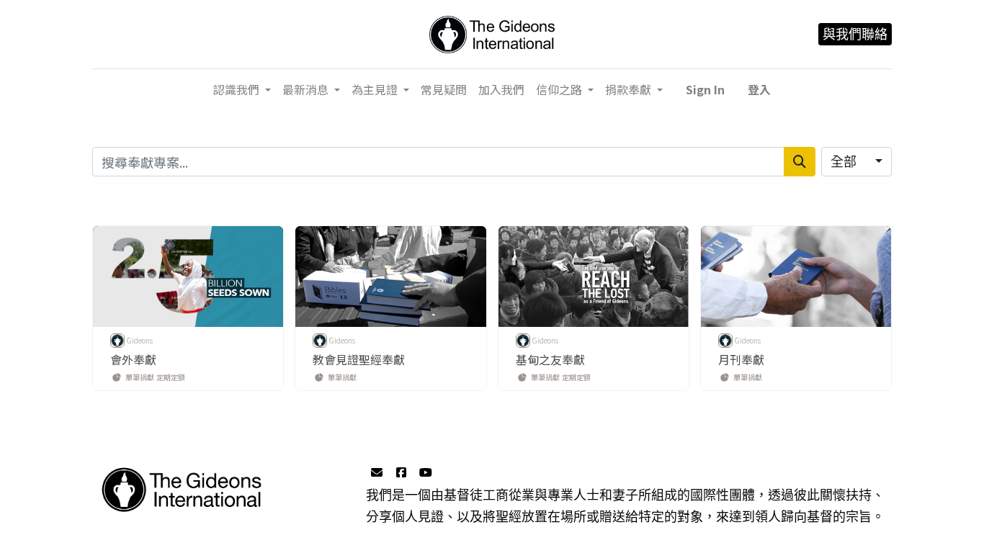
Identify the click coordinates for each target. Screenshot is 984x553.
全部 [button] (845, 161)
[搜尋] (799, 161)
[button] (705, 89)
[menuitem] (444, 89)
